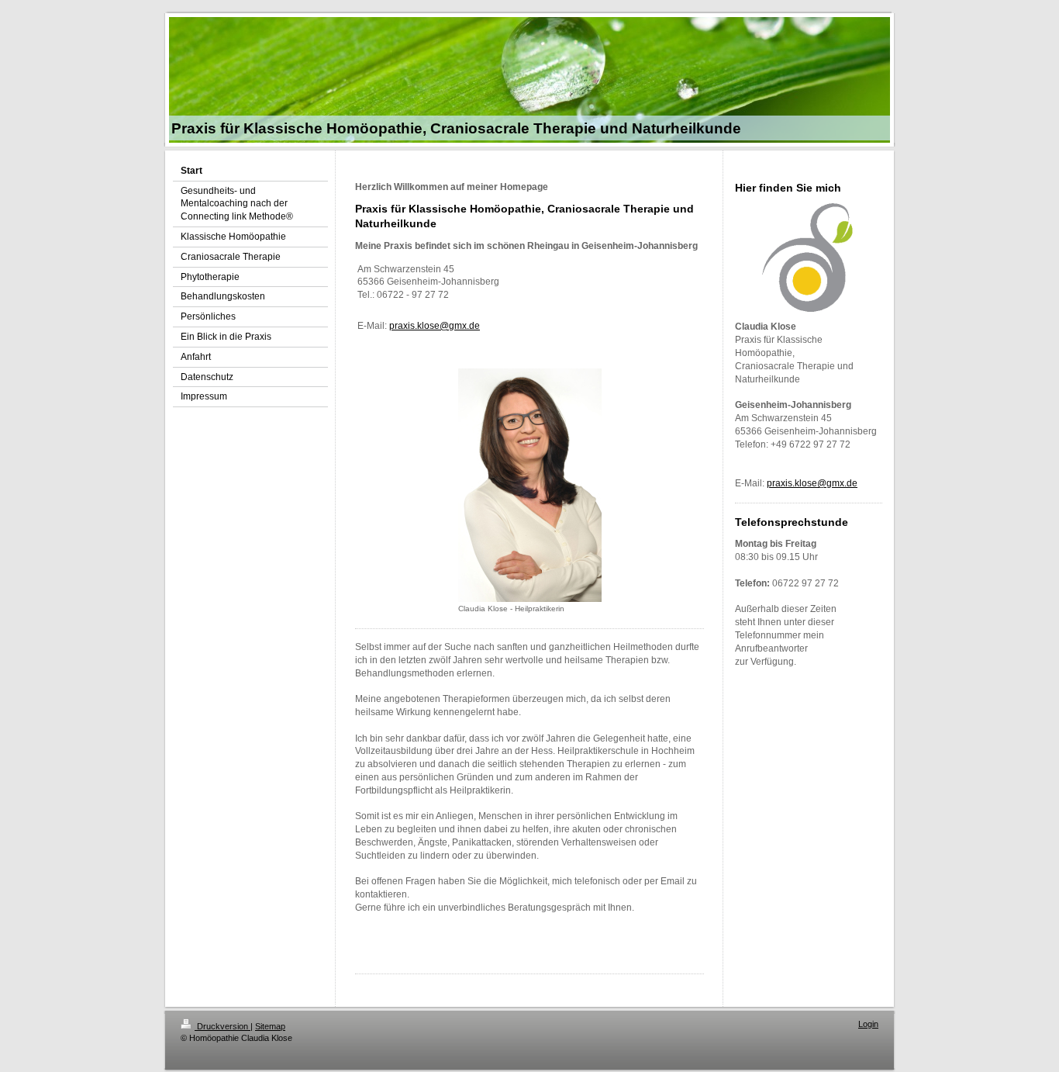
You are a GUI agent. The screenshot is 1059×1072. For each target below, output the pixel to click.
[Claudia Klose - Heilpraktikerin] (530, 485)
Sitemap (270, 1026)
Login (868, 1024)
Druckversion (222, 1026)
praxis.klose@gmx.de (434, 325)
